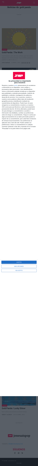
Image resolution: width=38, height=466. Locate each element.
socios (16, 85)
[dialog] (19, 233)
